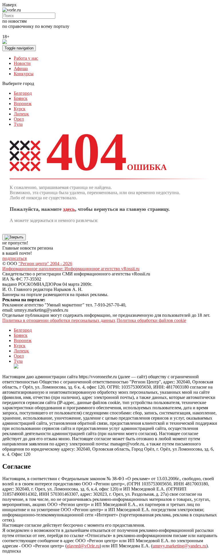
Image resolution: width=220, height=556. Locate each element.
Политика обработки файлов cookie (151, 320)
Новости (22, 63)
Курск (19, 108)
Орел (19, 119)
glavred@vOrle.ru (83, 545)
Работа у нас (26, 58)
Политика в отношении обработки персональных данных (58, 320)
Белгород (23, 93)
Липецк (21, 113)
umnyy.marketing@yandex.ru (179, 545)
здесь (69, 209)
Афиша (21, 68)
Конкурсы (24, 73)
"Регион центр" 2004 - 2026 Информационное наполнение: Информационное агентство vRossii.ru (71, 266)
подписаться (14, 258)
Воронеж (23, 103)
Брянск (21, 98)
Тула (18, 124)
